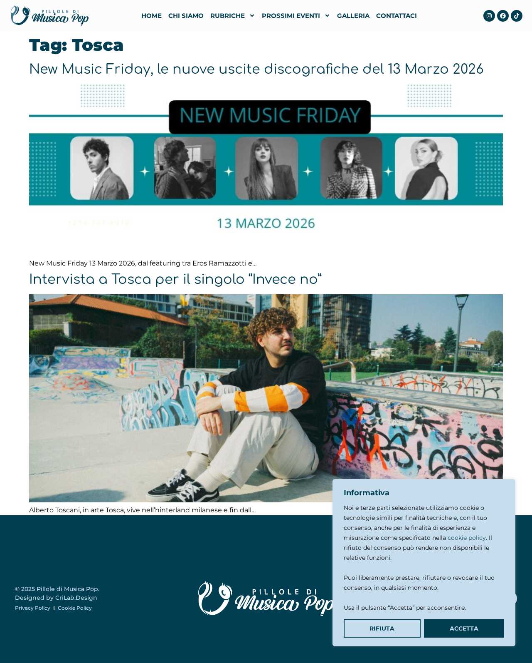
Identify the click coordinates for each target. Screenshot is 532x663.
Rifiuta (381, 628)
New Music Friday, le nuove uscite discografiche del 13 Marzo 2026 (256, 69)
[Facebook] (503, 16)
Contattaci (396, 16)
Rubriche (227, 16)
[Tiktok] (516, 16)
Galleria (353, 16)
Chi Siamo (186, 16)
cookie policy (467, 537)
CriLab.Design (76, 597)
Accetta (464, 628)
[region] (423, 562)
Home (151, 16)
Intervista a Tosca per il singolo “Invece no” (175, 279)
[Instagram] (489, 16)
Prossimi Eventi (291, 16)
